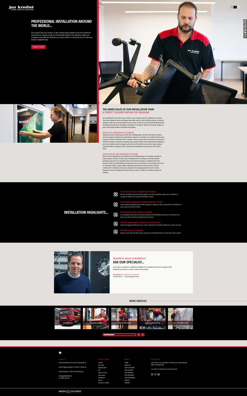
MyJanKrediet (102, 368)
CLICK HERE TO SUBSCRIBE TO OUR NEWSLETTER (164, 369)
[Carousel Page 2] (119, 334)
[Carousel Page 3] (130, 334)
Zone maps (101, 375)
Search (100, 380)
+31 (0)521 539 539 (117, 277)
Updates (127, 383)
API (99, 370)
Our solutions (130, 368)
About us (128, 365)
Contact (100, 363)
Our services (129, 373)
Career (127, 380)
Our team (101, 365)
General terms (102, 373)
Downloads (101, 378)
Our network (129, 375)
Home (126, 363)
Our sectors (129, 370)
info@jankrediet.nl (65, 376)
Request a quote (38, 47)
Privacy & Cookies (103, 383)
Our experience (130, 378)
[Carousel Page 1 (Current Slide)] (109, 334)
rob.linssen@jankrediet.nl (132, 277)
